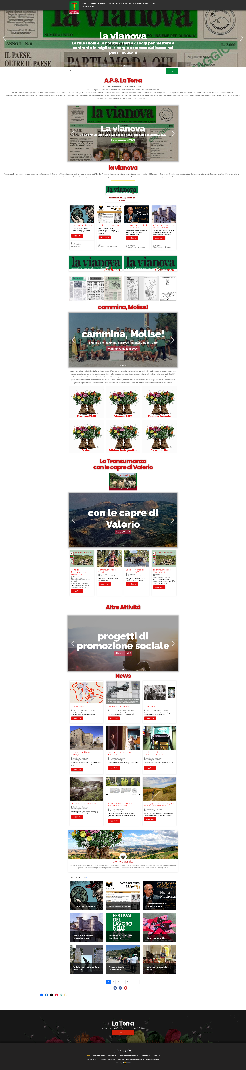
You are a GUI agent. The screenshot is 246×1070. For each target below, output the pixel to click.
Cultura (142, 247)
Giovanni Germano (82, 758)
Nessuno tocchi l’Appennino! (116, 968)
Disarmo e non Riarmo (118, 706)
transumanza (78, 578)
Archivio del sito (88, 6)
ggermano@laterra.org (137, 1059)
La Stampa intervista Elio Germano (119, 753)
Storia (169, 247)
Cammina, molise (99, 1056)
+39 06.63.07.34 (95, 1059)
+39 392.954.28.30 (119, 1059)
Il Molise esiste (77, 706)
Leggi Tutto (77, 236)
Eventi (115, 246)
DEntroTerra (149, 706)
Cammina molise (115, 3)
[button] (4, 38)
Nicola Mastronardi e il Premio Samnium (136, 226)
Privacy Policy (146, 1056)
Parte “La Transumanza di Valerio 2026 (78, 572)
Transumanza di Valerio (109, 576)
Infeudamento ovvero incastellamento (163, 226)
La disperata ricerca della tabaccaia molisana (156, 753)
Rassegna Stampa (141, 3)
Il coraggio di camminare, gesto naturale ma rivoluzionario (159, 804)
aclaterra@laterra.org (152, 1059)
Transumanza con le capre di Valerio (80, 580)
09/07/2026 (77, 245)
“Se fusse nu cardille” (156, 938)
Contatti (154, 3)
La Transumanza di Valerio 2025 (162, 570)
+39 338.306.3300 (106, 1059)
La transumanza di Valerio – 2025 (135, 570)
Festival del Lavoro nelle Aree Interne (121, 936)
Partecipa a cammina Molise (128, 1056)
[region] (123, 38)
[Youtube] (125, 988)
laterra (77, 243)
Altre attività (127, 3)
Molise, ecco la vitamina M (83, 803)
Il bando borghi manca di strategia (83, 753)
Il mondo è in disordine (81, 225)
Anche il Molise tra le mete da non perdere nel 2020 (121, 804)
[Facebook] (115, 988)
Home (84, 3)
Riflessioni (77, 246)
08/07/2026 (132, 247)
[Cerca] (172, 71)
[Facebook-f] (116, 1051)
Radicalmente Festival (108, 225)
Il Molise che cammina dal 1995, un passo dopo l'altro (123, 342)
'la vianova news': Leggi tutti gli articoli (122, 199)
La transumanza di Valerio (107, 570)
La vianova (102, 3)
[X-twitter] (120, 1051)
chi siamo (92, 3)
